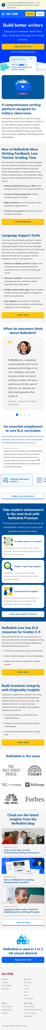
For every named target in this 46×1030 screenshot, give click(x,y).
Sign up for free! (23, 46)
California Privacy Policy (33, 1010)
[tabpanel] (23, 373)
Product (5, 979)
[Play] (23, 87)
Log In (40, 14)
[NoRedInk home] (7, 974)
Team (26, 986)
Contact (5, 1013)
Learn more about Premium (23, 614)
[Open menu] (3, 13)
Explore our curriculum (23, 496)
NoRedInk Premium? (28, 52)
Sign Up (30, 14)
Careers (27, 989)
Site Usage (28, 1003)
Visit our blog (23, 922)
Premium (5, 982)
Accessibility (28, 1016)
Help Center (6, 1006)
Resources (6, 1010)
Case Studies (7, 986)
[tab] (17, 415)
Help (3, 1003)
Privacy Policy (29, 1006)
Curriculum (5, 989)
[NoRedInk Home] (12, 14)
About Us (27, 979)
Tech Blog (27, 998)
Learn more (11, 7)
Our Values (28, 982)
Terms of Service (30, 1013)
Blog (25, 995)
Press (26, 992)
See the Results (23, 221)
